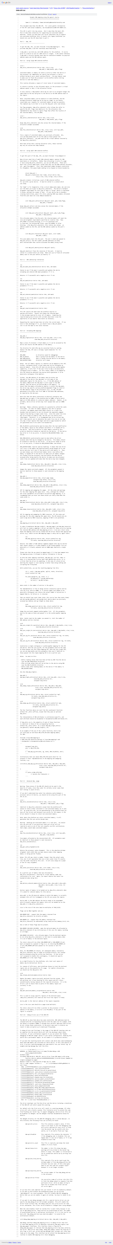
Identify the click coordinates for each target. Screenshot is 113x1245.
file (50, 14)
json (110, 1242)
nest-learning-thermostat (39, 8)
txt (106, 1242)
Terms (19, 1242)
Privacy (14, 1242)
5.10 (51, 8)
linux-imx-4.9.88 (59, 8)
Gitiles (10, 1242)
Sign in (109, 2)
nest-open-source (22, 8)
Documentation (88, 8)
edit (54, 14)
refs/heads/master (72, 8)
